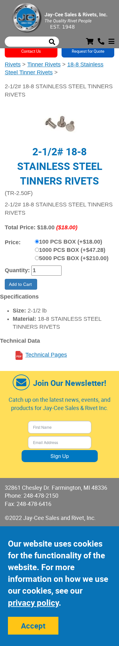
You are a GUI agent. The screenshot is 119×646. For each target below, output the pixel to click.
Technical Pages (46, 355)
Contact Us (31, 51)
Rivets (13, 64)
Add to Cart (21, 284)
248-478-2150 (40, 495)
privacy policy (33, 602)
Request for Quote (88, 51)
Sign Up (59, 456)
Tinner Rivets (44, 64)
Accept (33, 626)
